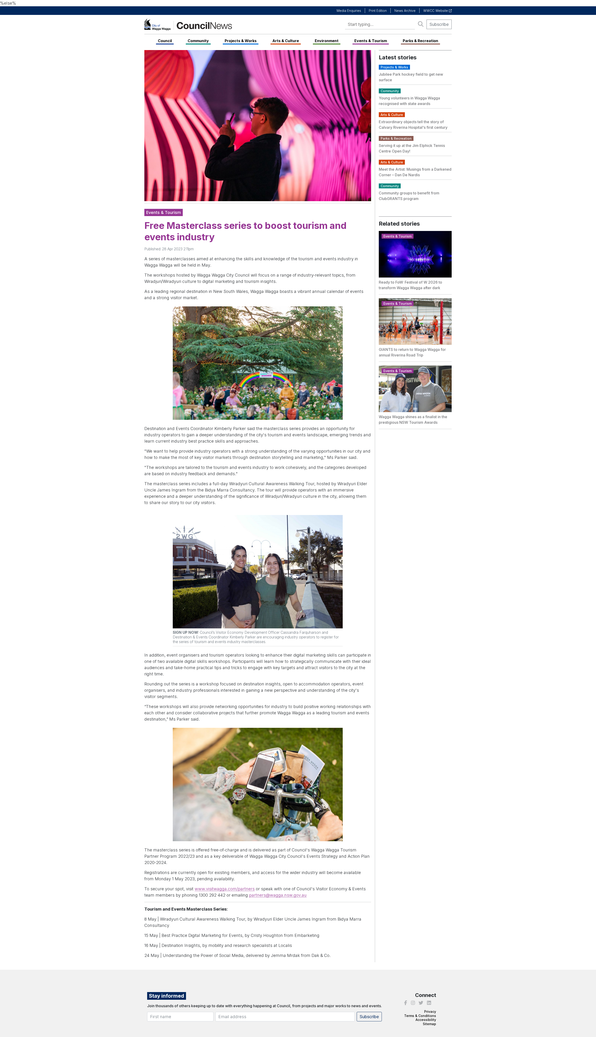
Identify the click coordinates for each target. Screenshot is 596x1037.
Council (165, 40)
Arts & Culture (285, 40)
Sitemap (429, 1024)
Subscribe (439, 24)
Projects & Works (241, 40)
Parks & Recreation (420, 40)
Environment (327, 40)
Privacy (430, 1011)
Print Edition (378, 11)
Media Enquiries (349, 11)
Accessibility (426, 1020)
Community (198, 40)
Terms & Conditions (420, 1016)
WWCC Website (436, 11)
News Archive (405, 11)
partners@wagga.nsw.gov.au (278, 895)
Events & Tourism (370, 40)
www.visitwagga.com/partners (225, 888)
